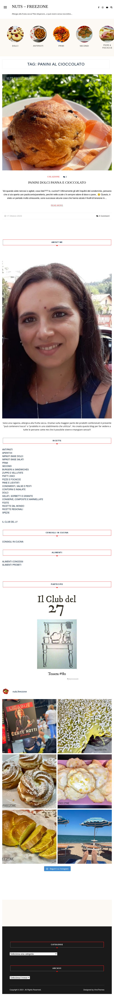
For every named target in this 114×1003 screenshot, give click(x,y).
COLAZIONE (53, 177)
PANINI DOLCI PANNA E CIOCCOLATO (57, 182)
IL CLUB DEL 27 (10, 521)
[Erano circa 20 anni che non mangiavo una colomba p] (85, 726)
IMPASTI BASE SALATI (13, 459)
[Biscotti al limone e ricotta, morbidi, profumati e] (85, 781)
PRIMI (5, 462)
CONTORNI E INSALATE (14, 489)
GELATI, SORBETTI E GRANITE (17, 495)
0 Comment (104, 216)
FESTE (5, 502)
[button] (5, 7)
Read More (57, 205)
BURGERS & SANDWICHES (15, 469)
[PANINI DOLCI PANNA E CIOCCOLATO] (57, 122)
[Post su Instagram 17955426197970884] (85, 837)
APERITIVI (7, 452)
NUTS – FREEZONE (30, 6)
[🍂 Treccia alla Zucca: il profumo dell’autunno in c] (29, 837)
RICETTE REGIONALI (12, 509)
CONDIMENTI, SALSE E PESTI (17, 486)
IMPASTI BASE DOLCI (12, 456)
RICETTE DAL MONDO (13, 505)
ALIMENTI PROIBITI (11, 564)
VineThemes (99, 989)
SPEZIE (6, 512)
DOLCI (5, 492)
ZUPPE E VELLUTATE (12, 472)
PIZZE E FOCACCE (11, 479)
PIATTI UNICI (8, 475)
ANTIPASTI (7, 449)
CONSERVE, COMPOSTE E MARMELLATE (22, 499)
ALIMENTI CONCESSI (12, 561)
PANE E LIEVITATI (10, 482)
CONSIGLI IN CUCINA (12, 541)
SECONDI (7, 466)
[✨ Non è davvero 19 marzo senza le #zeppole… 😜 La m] (29, 781)
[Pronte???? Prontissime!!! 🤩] (29, 726)
